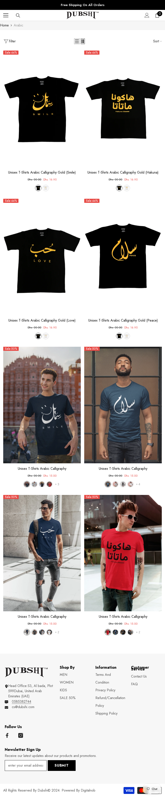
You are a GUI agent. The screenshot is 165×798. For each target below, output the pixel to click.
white (46, 188)
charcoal (34, 484)
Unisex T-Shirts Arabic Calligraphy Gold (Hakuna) (123, 172)
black (38, 188)
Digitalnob (88, 790)
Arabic (18, 25)
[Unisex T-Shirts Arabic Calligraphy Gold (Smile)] (42, 109)
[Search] (18, 15)
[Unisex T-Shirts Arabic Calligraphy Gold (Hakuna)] (123, 109)
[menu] (5, 15)
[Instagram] (20, 735)
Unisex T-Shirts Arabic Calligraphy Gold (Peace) (123, 320)
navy (27, 484)
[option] (82, 5)
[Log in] (147, 15)
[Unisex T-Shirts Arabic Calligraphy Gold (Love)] (42, 257)
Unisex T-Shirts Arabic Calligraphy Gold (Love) (42, 320)
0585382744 (21, 701)
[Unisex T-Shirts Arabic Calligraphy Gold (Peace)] (123, 257)
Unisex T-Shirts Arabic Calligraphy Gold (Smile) (42, 172)
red (49, 484)
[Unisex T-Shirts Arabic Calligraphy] (42, 405)
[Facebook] (7, 735)
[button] (77, 41)
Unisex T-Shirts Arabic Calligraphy (42, 469)
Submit (62, 765)
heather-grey (34, 632)
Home (4, 25)
